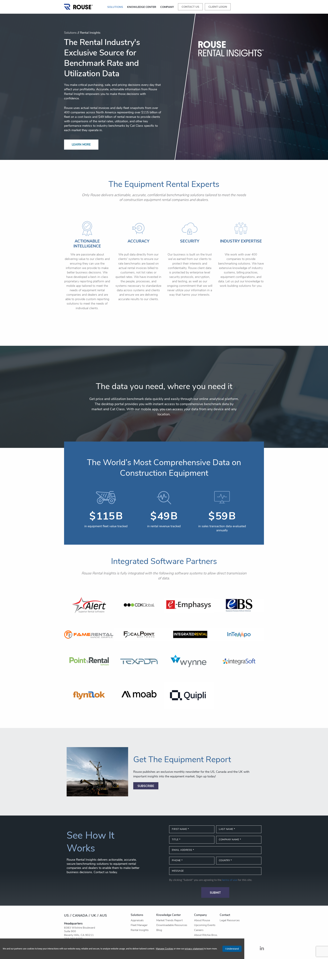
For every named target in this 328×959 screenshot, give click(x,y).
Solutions (115, 7)
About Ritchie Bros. (206, 935)
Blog (159, 930)
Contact (225, 915)
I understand (232, 948)
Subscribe (146, 786)
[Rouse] (78, 6)
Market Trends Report (169, 920)
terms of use (229, 880)
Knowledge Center (141, 7)
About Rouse (202, 920)
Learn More (81, 144)
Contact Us (190, 7)
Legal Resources (230, 920)
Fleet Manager (139, 925)
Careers (198, 930)
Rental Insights (140, 930)
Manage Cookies (164, 949)
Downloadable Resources (171, 925)
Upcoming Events (204, 925)
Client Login (217, 7)
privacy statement (194, 949)
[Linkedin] (262, 949)
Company (167, 7)
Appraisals (137, 920)
